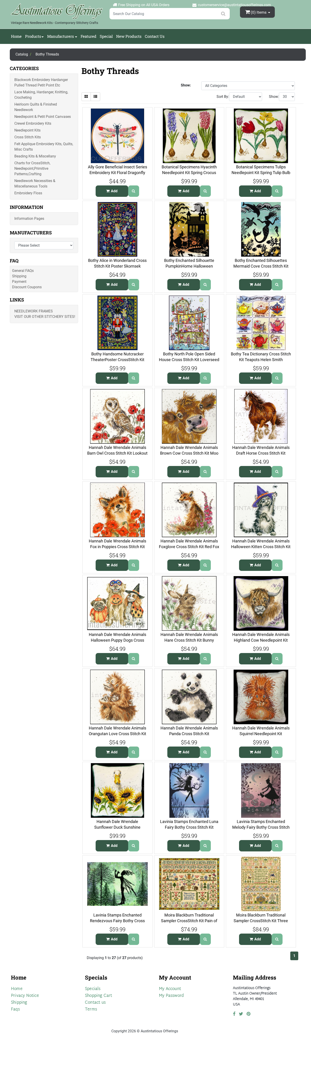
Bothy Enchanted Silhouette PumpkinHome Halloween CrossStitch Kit (189, 266)
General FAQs (23, 270)
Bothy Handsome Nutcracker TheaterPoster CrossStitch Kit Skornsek (117, 359)
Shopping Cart (98, 996)
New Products (128, 36)
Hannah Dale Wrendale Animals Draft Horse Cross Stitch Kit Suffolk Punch (261, 453)
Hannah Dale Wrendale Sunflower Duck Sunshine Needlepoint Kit (117, 827)
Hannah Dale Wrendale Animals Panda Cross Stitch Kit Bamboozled (189, 734)
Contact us (95, 1002)
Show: (274, 96)
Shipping (19, 276)
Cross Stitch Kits (27, 137)
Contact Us (154, 36)
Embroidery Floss (28, 193)
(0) (259, 12)
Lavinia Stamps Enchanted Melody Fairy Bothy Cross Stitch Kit (261, 827)
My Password (171, 996)
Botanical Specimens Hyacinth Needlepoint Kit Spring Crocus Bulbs (189, 172)
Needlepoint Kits (27, 130)
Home (16, 36)
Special (106, 36)
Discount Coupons (27, 287)
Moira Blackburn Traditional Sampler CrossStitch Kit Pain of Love (189, 921)
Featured (88, 36)
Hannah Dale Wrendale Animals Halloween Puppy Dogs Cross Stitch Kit (117, 640)
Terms (91, 1009)
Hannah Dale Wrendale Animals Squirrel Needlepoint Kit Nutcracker (261, 734)
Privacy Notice (25, 996)
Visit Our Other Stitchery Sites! (44, 316)
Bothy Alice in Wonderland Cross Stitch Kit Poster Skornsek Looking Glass (117, 266)
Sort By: (223, 96)
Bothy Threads (47, 54)
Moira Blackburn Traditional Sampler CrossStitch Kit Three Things (261, 921)
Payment (19, 281)
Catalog (21, 54)
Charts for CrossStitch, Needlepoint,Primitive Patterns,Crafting (32, 168)
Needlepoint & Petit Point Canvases (42, 116)
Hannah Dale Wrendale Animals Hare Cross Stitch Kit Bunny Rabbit (189, 640)
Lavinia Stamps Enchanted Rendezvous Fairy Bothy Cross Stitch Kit (117, 921)
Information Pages (29, 218)
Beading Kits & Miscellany (35, 156)
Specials (93, 989)
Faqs (15, 1009)
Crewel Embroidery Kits (32, 123)
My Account (170, 989)
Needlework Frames (33, 311)
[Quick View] (133, 191)
